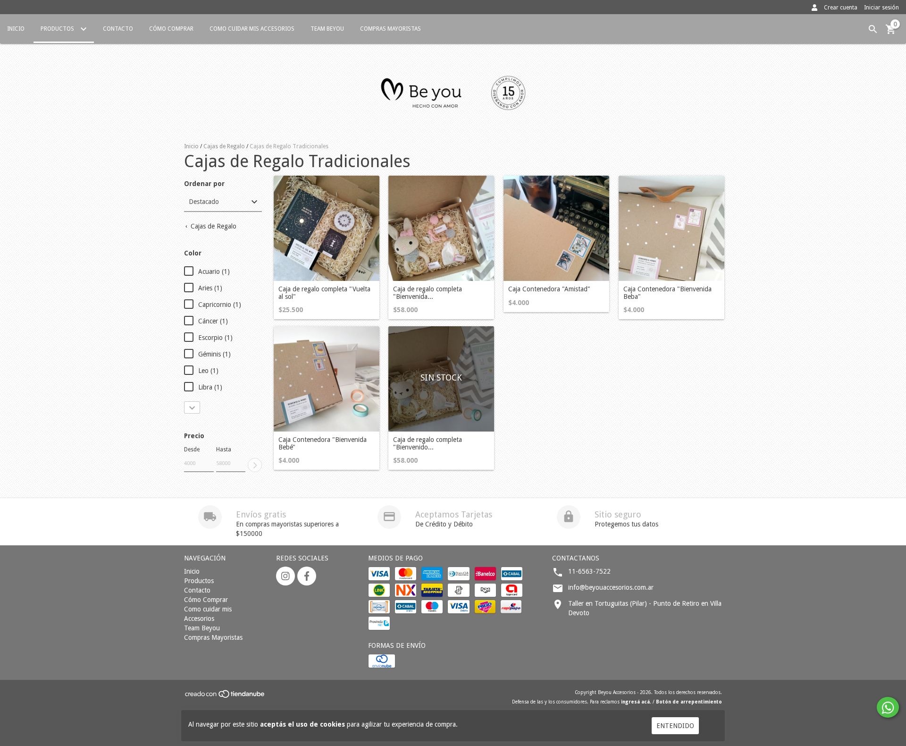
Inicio (16, 28)
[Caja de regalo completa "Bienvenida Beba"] (441, 228)
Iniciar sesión (881, 7)
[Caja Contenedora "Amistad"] (556, 228)
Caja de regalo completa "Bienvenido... (427, 443)
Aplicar (255, 465)
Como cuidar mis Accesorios (252, 28)
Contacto (118, 28)
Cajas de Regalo (224, 146)
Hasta (223, 449)
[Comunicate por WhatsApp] (888, 707)
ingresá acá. (636, 701)
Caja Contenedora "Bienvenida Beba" (667, 293)
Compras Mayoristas (390, 28)
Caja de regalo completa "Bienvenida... (427, 293)
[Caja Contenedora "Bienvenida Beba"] (671, 228)
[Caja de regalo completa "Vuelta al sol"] (326, 228)
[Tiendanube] (225, 697)
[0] (891, 32)
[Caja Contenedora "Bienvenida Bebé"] (326, 379)
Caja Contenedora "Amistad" (549, 289)
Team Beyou (327, 28)
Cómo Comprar (171, 28)
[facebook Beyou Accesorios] (306, 576)
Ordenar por (204, 183)
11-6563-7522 (589, 571)
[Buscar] (873, 29)
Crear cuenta (840, 7)
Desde (192, 449)
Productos (58, 28)
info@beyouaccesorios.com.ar (611, 587)
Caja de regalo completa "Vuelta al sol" (324, 293)
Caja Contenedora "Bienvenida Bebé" (322, 443)
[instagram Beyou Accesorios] (285, 576)
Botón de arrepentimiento (689, 701)
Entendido (675, 725)
